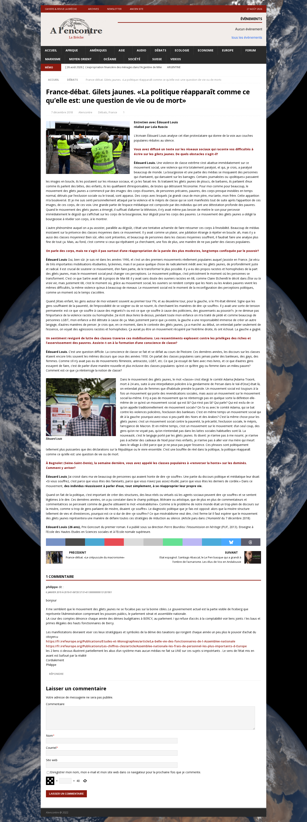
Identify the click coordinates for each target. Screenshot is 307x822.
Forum (250, 50)
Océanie (110, 59)
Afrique (72, 50)
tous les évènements (247, 37)
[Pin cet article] (114, 542)
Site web (51, 760)
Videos (175, 59)
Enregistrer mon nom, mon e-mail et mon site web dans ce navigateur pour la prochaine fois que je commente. (125, 772)
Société (134, 59)
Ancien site (136, 8)
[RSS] (262, 67)
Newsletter (114, 8)
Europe (227, 50)
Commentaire (55, 704)
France (113, 112)
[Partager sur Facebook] (55, 542)
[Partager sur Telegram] (211, 542)
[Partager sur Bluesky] (231, 542)
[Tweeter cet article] (75, 542)
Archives (93, 8)
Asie (122, 50)
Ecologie (182, 50)
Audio (141, 50)
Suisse (157, 59)
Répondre (56, 674)
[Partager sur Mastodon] (192, 542)
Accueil (51, 50)
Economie (205, 50)
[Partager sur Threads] (250, 542)
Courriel (51, 748)
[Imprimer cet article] (153, 542)
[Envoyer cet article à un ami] (133, 542)
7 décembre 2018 (62, 112)
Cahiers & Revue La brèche (61, 8)
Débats (160, 50)
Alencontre (85, 112)
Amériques (98, 50)
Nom (49, 736)
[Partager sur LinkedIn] (94, 542)
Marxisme (53, 59)
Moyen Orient (80, 59)
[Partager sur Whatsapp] (172, 542)
